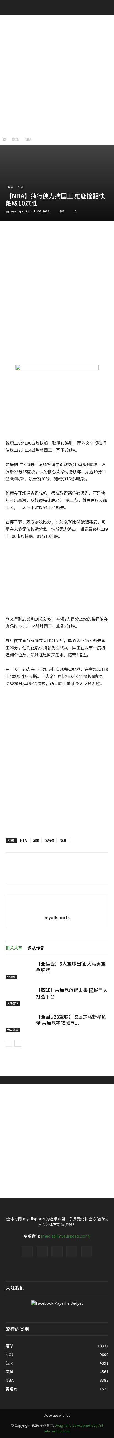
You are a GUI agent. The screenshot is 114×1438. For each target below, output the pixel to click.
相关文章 (14, 947)
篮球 (15, 139)
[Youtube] (86, 1251)
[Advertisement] (57, 74)
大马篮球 (12, 1003)
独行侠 (49, 840)
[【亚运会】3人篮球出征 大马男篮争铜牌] (19, 969)
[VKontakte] (71, 1251)
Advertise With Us (57, 1415)
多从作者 (36, 947)
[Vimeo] (57, 1251)
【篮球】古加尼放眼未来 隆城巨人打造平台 (72, 993)
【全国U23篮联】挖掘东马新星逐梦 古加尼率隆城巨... (71, 1019)
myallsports (19, 211)
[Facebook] (27, 1251)
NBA (28, 139)
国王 (36, 840)
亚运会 (11, 977)
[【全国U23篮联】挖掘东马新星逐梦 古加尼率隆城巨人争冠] (19, 1022)
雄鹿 (63, 840)
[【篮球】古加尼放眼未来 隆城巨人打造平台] (19, 996)
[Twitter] (42, 1251)
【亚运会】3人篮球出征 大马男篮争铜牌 (71, 966)
